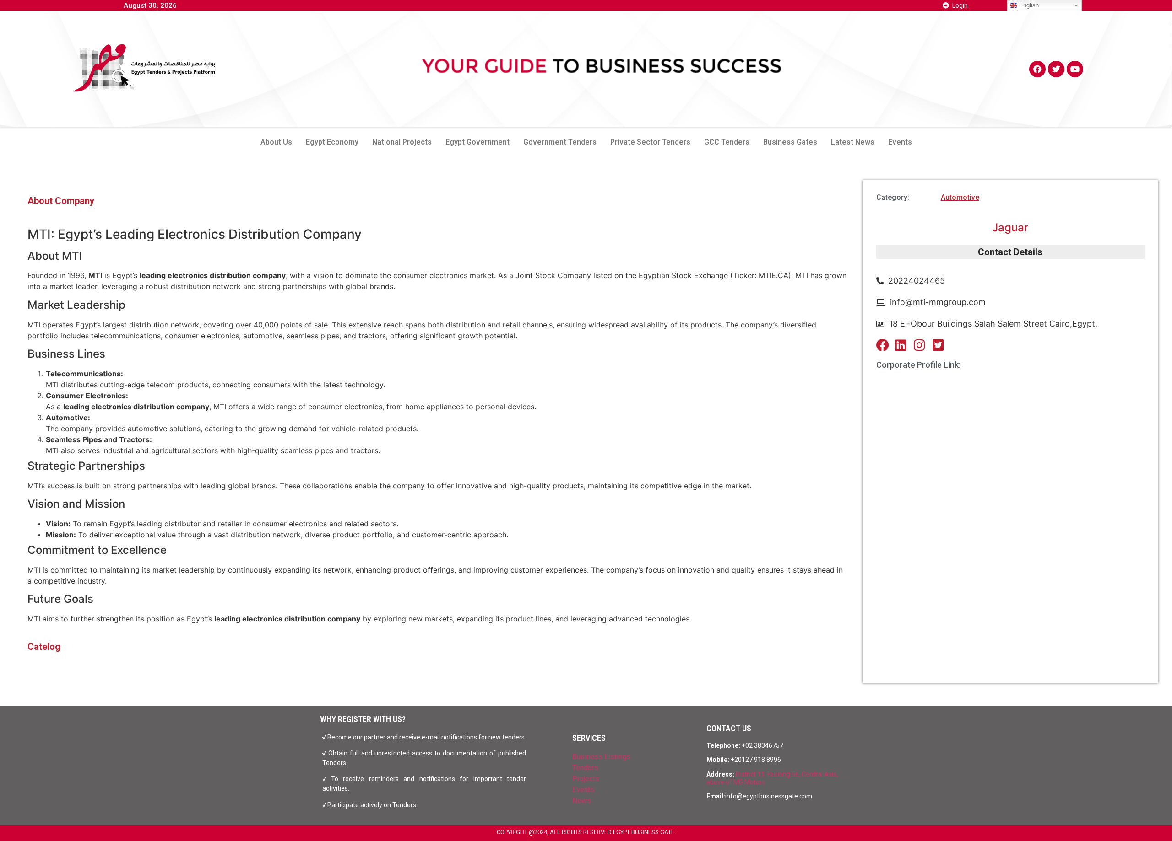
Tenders (585, 767)
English (1028, 5)
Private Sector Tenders (650, 142)
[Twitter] (1056, 69)
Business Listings (601, 756)
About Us (276, 142)
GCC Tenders (726, 142)
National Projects (402, 142)
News (581, 800)
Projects (585, 778)
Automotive (960, 197)
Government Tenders (560, 142)
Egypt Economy (332, 142)
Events (900, 142)
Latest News (852, 142)
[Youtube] (1075, 69)
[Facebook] (1037, 69)
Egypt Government (477, 142)
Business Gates (790, 142)
